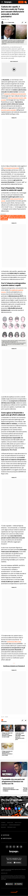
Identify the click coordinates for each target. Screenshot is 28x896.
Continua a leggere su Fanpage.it (14, 666)
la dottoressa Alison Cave (14, 641)
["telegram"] (19, 808)
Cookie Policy (4, 824)
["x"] (12, 808)
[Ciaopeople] (14, 892)
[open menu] (1, 2)
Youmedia (3, 822)
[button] (25, 22)
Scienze (6, 716)
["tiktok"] (2, 808)
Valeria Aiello (11, 22)
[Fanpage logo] (8, 2)
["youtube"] (9, 808)
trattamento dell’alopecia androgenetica (15, 94)
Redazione (3, 827)
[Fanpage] (14, 851)
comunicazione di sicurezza (11, 168)
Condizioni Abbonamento (14, 824)
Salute (2, 716)
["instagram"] (6, 808)
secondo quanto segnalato (8, 110)
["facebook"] (16, 808)
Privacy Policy (18, 822)
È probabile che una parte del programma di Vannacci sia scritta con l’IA (13, 781)
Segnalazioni (10, 822)
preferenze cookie (11, 827)
